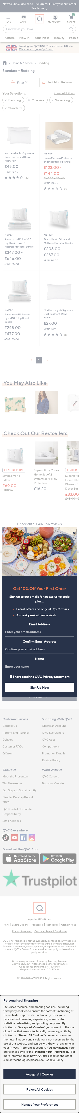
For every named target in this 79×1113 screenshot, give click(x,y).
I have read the (41, 677)
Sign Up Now (39, 687)
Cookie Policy (54, 1059)
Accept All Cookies (39, 1074)
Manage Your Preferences (39, 1104)
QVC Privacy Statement (52, 677)
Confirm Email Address (39, 641)
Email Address (39, 624)
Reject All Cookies (39, 1089)
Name (39, 659)
